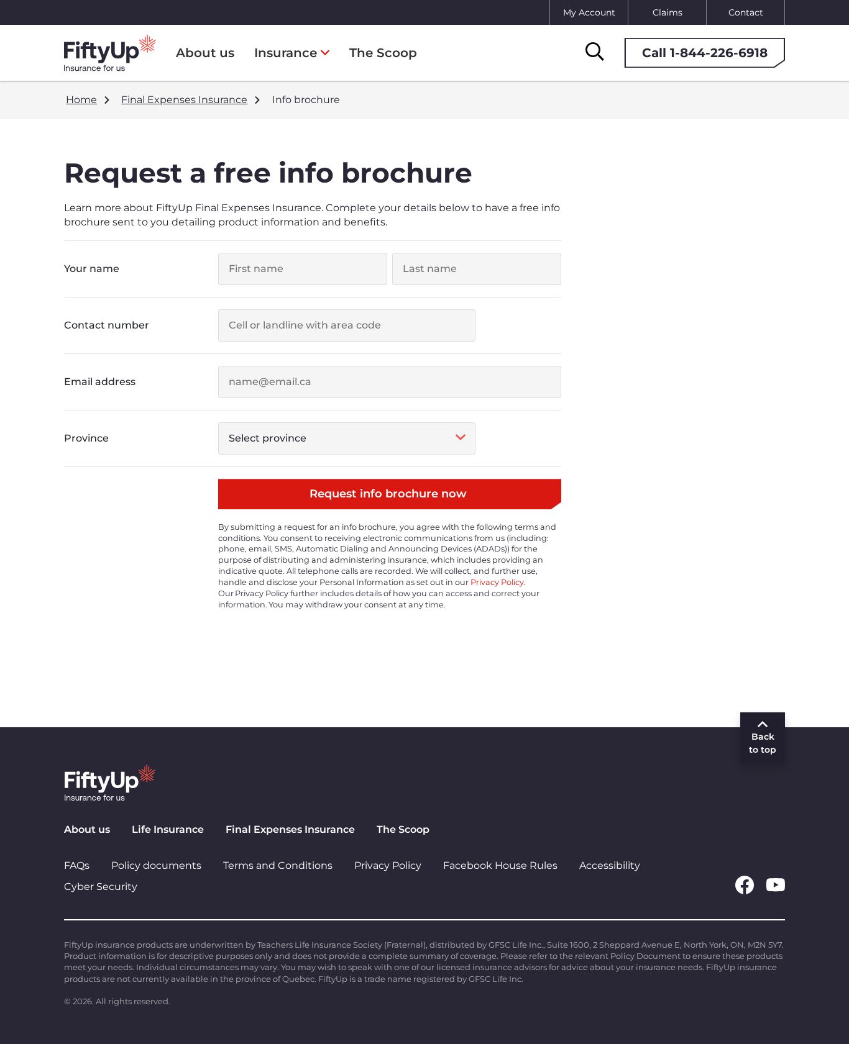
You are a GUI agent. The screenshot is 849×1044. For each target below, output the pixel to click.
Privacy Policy (497, 582)
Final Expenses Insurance (290, 829)
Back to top (762, 743)
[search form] (595, 52)
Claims (667, 12)
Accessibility (609, 865)
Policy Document (645, 956)
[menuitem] (291, 53)
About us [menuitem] (205, 52)
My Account (589, 12)
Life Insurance (168, 829)
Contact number (106, 325)
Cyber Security (100, 886)
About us (87, 829)
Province (86, 438)
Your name (91, 269)
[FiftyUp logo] (110, 53)
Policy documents (156, 865)
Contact (745, 12)
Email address (99, 382)
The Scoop (403, 829)
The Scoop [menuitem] (383, 52)
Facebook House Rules (500, 865)
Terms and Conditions (278, 865)
